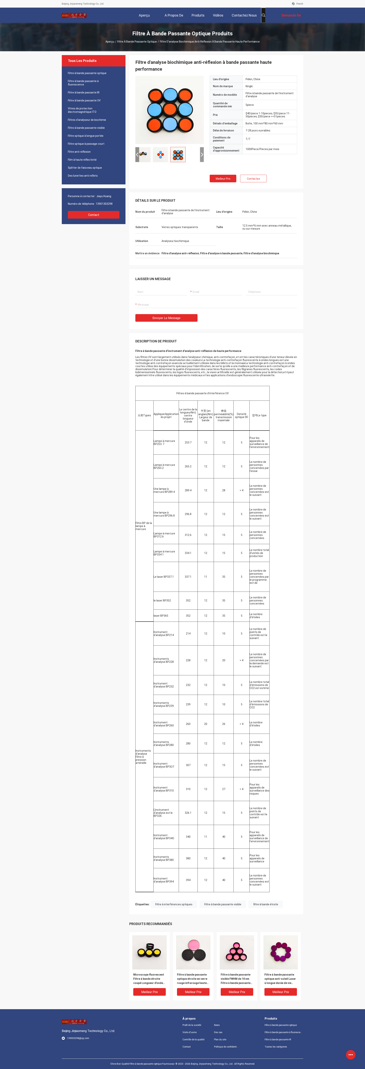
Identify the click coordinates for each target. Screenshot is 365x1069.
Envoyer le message (166, 318)
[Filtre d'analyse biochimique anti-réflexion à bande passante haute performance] (169, 109)
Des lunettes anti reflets (83, 175)
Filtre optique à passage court (86, 143)
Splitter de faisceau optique (85, 167)
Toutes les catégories (276, 1046)
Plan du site (220, 1039)
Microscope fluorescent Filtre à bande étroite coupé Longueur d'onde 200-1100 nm (148, 979)
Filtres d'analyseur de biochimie (87, 119)
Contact (93, 215)
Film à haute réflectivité (82, 159)
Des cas (218, 1032)
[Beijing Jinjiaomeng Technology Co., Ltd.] (74, 15)
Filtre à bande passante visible (86, 127)
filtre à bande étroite (265, 904)
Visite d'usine (189, 1032)
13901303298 (104, 203)
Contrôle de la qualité (193, 1039)
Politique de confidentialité (227, 1046)
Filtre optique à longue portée (85, 135)
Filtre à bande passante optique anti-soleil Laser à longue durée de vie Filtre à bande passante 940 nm (280, 979)
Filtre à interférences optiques (173, 904)
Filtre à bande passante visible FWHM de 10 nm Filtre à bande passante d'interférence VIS (235, 979)
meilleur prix (223, 178)
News (217, 1025)
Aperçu (110, 41)
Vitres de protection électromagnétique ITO (82, 110)
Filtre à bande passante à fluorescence (83, 83)
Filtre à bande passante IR (83, 92)
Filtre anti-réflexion (79, 151)
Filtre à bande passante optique (137, 41)
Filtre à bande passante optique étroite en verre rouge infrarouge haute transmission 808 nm (192, 979)
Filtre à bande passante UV (84, 100)
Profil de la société (191, 1025)
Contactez (253, 178)
